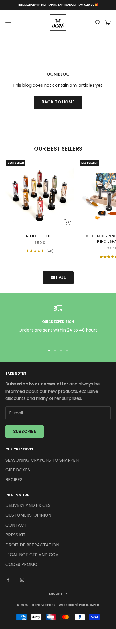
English (55, 593)
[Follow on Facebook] (8, 579)
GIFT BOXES (17, 470)
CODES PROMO (21, 564)
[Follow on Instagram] (22, 579)
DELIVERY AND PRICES (27, 505)
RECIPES (13, 479)
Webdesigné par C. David (79, 605)
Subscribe (24, 431)
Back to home (58, 102)
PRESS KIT (15, 535)
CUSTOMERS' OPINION (28, 515)
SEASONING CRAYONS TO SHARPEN (42, 460)
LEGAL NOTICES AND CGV (32, 555)
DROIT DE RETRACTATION (32, 545)
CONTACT (16, 525)
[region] (58, 322)
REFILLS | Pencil (39, 236)
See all (58, 277)
